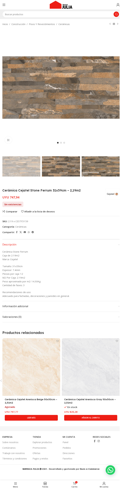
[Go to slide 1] (58, 143)
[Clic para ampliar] (8, 140)
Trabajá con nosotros (13, 453)
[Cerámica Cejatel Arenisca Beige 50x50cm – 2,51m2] (31, 367)
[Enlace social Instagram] (99, 441)
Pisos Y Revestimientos (42, 24)
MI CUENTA (69, 436)
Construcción (18, 24)
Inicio (5, 24)
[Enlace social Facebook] (17, 232)
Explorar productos (42, 442)
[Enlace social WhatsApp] (29, 232)
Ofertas (36, 453)
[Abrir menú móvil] (4, 5)
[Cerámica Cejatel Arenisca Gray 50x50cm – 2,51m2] (91, 367)
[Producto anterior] (110, 24)
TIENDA (37, 436)
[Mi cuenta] (118, 5)
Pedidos (67, 447)
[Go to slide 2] (61, 143)
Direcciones (69, 453)
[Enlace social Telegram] (33, 232)
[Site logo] (61, 4)
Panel (65, 442)
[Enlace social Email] (25, 232)
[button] (5, 87)
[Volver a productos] (114, 24)
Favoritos (67, 458)
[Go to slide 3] (64, 143)
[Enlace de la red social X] (21, 232)
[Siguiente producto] (118, 24)
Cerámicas (64, 24)
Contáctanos (9, 447)
